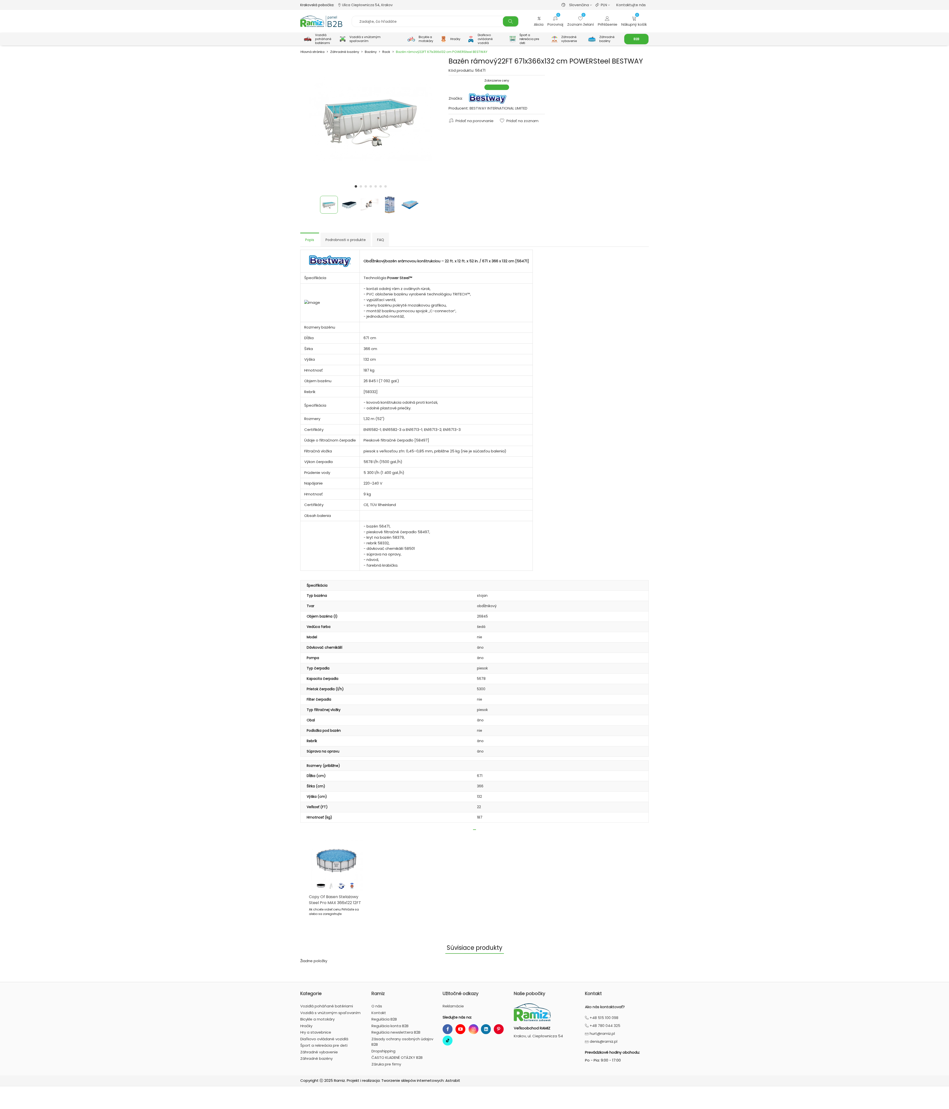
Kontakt (593, 993)
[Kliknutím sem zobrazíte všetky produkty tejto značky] (488, 98)
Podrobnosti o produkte (345, 239)
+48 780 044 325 (604, 1025)
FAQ (380, 239)
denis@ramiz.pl (603, 1041)
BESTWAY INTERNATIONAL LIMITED (498, 108)
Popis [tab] (309, 239)
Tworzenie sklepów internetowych (412, 1080)
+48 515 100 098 (603, 1017)
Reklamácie (453, 1006)
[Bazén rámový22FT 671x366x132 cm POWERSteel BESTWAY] (370, 118)
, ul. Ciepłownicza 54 (538, 1036)
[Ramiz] (321, 21)
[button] (356, 186)
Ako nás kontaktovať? (605, 1006)
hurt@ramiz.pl (602, 1033)
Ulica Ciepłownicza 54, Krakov (367, 4)
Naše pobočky (529, 993)
